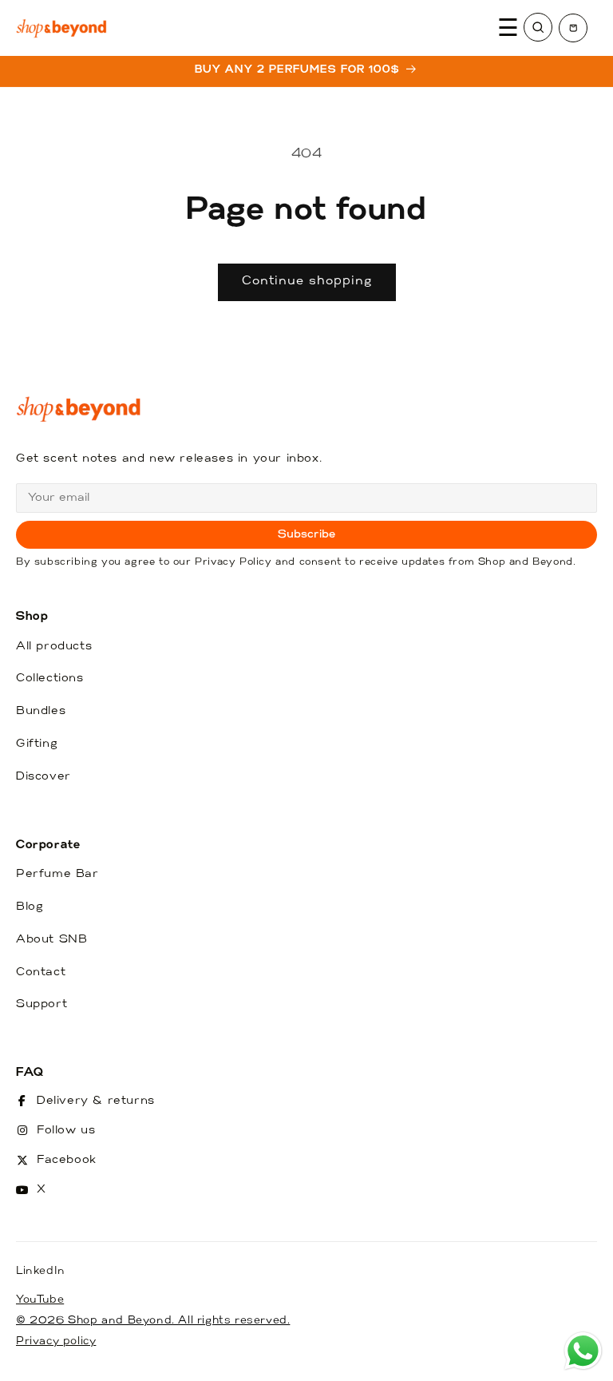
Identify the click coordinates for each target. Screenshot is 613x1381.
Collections (50, 679)
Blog (29, 907)
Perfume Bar (57, 874)
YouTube (40, 1300)
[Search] (538, 27)
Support (41, 1004)
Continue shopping (307, 282)
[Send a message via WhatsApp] (583, 1351)
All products (54, 647)
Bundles (40, 711)
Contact (40, 972)
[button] (573, 28)
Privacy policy (56, 1341)
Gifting (36, 744)
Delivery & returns (96, 1101)
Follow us (66, 1131)
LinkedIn (40, 1271)
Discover (43, 777)
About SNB (51, 940)
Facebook (67, 1160)
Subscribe (307, 535)
